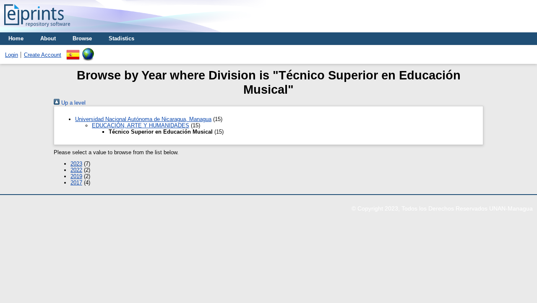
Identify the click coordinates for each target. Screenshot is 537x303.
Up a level (73, 103)
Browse (82, 38)
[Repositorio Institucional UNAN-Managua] (37, 29)
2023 (76, 164)
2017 (76, 182)
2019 (76, 176)
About (48, 38)
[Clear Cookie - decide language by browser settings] (88, 51)
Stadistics (121, 38)
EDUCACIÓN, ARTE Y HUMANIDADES (140, 125)
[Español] (73, 51)
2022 (76, 170)
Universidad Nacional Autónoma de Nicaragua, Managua (143, 119)
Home (15, 38)
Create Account (42, 55)
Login (11, 55)
